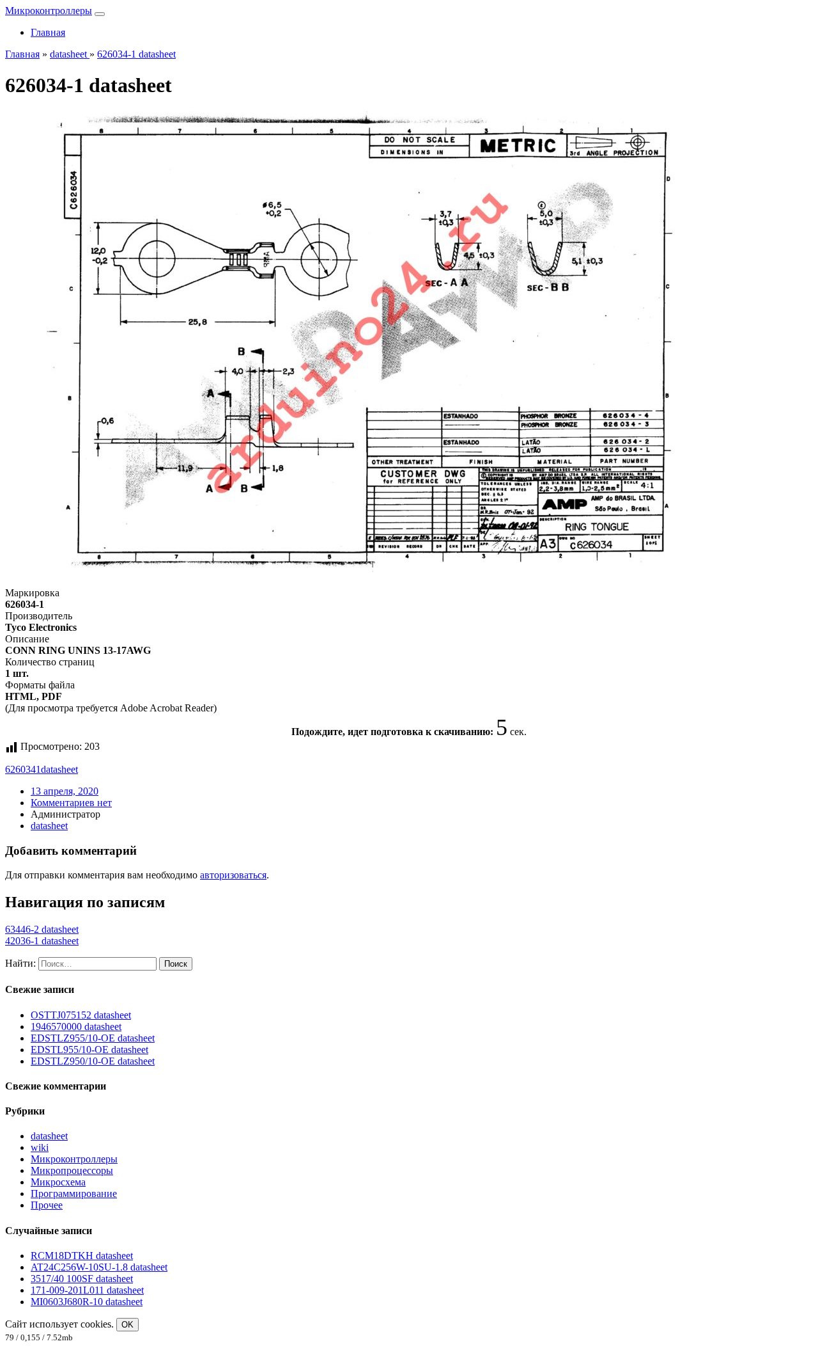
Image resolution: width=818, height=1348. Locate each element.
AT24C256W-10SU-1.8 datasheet (99, 1267)
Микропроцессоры (72, 1170)
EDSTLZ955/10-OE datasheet (93, 1038)
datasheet (59, 769)
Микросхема (58, 1182)
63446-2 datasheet (42, 929)
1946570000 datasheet (76, 1026)
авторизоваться (233, 874)
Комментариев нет (71, 802)
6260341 (23, 769)
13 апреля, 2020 (64, 791)
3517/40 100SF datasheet (82, 1278)
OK (127, 1324)
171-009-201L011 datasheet (87, 1290)
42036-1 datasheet (42, 940)
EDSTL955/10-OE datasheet (89, 1049)
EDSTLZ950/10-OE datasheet (93, 1061)
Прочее (47, 1205)
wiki (40, 1147)
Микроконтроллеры (48, 10)
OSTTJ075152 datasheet (81, 1015)
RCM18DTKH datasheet (82, 1255)
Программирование (74, 1193)
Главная (48, 32)
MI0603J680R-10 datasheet (87, 1301)
